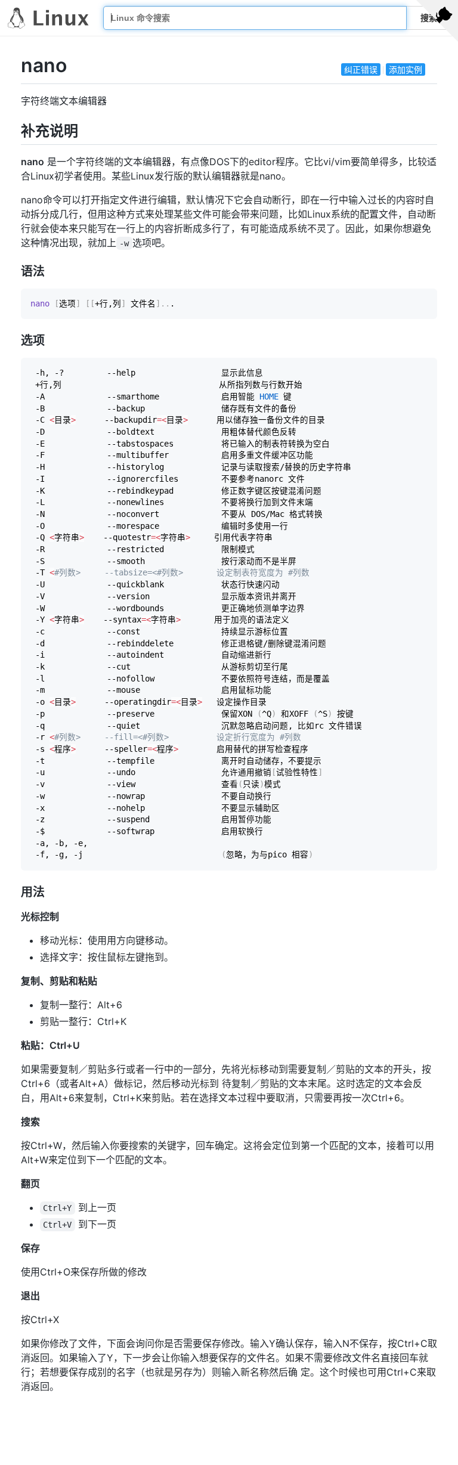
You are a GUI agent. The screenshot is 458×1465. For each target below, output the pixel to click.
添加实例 (405, 69)
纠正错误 (360, 69)
